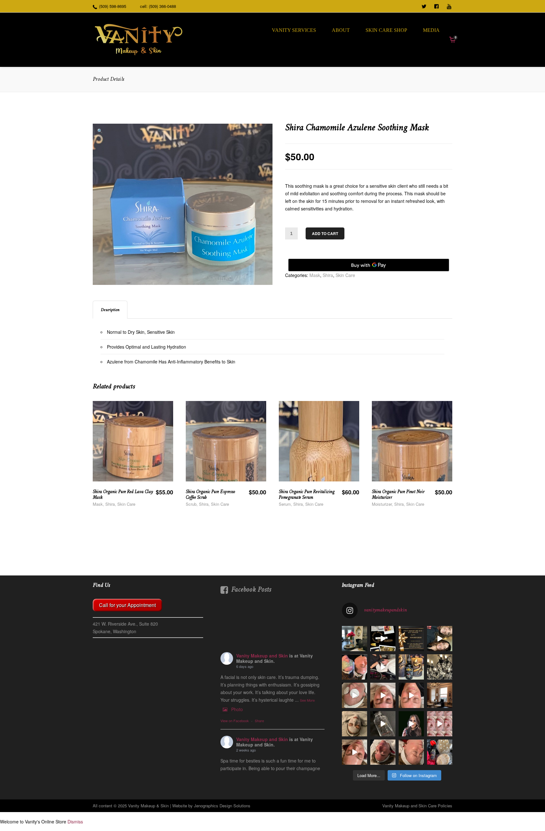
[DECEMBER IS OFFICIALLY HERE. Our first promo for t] (411, 638)
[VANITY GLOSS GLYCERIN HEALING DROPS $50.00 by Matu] (383, 723)
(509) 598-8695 (112, 6)
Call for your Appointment (127, 605)
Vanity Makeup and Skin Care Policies (417, 806)
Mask (314, 275)
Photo (237, 709)
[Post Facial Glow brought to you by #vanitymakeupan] (411, 752)
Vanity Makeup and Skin (262, 655)
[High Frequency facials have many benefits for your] (439, 723)
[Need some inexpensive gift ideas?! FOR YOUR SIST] (383, 638)
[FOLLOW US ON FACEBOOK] (437, 5)
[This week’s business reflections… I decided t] (439, 667)
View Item (153, 458)
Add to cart (325, 233)
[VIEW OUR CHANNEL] (449, 5)
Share (259, 720)
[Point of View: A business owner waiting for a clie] (354, 638)
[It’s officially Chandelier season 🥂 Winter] (439, 695)
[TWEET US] (424, 5)
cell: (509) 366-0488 (158, 6)
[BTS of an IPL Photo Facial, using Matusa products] (383, 667)
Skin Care (345, 275)
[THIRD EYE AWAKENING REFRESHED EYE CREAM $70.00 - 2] (411, 723)
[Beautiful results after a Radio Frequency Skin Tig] (354, 695)
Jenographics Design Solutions (222, 806)
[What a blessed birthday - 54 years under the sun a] (439, 638)
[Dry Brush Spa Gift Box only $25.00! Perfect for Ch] (439, 752)
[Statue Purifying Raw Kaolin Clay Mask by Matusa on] (354, 723)
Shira (328, 275)
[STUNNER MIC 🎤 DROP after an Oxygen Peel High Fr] (354, 752)
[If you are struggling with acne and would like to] (383, 695)
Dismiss (75, 821)
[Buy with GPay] (368, 265)
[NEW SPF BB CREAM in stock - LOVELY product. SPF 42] (411, 695)
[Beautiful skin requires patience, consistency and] (354, 667)
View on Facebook (234, 720)
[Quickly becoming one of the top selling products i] (411, 667)
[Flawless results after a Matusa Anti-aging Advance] (383, 752)
